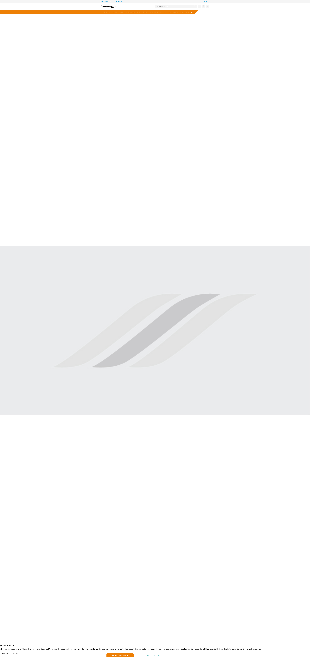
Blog (169, 12)
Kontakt (162, 12)
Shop (138, 12)
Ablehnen (15, 653)
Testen (187, 12)
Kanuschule (154, 12)
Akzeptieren (5, 653)
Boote (115, 12)
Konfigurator (130, 12)
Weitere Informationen (155, 656)
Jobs (181, 12)
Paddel (121, 12)
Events (175, 12)
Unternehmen (106, 12)
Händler (145, 12)
